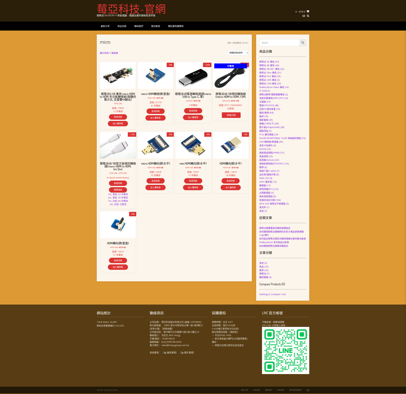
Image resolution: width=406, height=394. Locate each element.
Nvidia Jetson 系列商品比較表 (274, 242)
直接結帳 (118, 116)
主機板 (262, 101)
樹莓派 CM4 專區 (267, 83)
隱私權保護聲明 (175, 26)
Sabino (107, 390)
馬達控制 (263, 156)
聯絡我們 (138, 26)
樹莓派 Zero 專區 (268, 72)
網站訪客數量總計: (106, 325)
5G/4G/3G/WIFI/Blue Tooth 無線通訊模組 (280, 138)
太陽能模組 (264, 192)
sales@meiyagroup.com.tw (175, 345)
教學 (261, 167)
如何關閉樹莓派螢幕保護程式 (273, 245)
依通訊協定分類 (267, 199)
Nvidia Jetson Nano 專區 (271, 87)
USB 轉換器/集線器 (268, 141)
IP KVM (263, 90)
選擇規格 (118, 189)
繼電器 (262, 185)
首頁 (229, 43)
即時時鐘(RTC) (266, 189)
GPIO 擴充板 (265, 181)
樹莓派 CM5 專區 (267, 79)
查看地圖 (167, 328)
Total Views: (103, 321)
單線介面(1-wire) (267, 170)
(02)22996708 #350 (171, 341)
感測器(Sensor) (267, 159)
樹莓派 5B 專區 (267, 61)
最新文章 (105, 26)
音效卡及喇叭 (266, 145)
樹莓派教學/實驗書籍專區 (272, 94)
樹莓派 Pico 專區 (267, 76)
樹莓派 (262, 273)
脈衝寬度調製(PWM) (269, 152)
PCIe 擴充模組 (266, 134)
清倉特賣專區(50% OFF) (271, 98)
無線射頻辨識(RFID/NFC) (271, 163)
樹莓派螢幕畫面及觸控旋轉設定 (274, 227)
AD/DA (262, 148)
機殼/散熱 (264, 112)
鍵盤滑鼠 (263, 130)
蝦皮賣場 (171, 352)
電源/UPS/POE (266, 105)
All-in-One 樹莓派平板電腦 (272, 203)
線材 (261, 116)
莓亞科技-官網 (131, 9)
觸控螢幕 (263, 277)
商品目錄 (122, 26)
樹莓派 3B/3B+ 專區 (269, 68)
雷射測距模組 (266, 196)
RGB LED (264, 178)
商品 (261, 266)
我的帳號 (155, 26)
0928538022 (168, 338)
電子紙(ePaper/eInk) (269, 127)
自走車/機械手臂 (267, 174)
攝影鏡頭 (263, 119)
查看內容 (231, 114)
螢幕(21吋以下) (266, 123)
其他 (261, 210)
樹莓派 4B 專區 (267, 65)
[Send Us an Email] (304, 16)
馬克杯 (262, 207)
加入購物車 (118, 123)
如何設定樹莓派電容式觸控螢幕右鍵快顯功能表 (282, 238)
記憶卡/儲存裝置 (267, 108)
